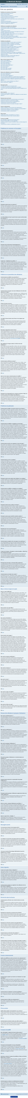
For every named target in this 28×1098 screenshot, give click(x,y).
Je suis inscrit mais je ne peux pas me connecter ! (9, 16)
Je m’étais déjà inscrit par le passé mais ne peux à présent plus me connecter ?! (12, 19)
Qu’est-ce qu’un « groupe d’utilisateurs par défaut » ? (10, 81)
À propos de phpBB (22, 1038)
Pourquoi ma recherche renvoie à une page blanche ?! (10, 101)
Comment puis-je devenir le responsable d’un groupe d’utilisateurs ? (12, 77)
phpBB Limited (5, 1034)
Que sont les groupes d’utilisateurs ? (7, 75)
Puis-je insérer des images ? (6, 63)
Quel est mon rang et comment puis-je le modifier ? (9, 36)
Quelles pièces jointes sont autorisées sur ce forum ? (10, 114)
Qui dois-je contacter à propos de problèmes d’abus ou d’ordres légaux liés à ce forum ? (14, 122)
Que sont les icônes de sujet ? (6, 69)
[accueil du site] (14, 1097)
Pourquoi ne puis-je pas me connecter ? (8, 17)
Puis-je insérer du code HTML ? (6, 61)
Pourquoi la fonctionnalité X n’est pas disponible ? (9, 120)
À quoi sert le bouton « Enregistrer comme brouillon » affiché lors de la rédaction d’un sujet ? (13, 54)
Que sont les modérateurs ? (5, 74)
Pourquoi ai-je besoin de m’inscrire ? (7, 13)
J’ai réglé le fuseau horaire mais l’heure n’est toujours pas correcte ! (12, 31)
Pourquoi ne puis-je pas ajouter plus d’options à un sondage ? (11, 46)
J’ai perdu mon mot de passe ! (6, 21)
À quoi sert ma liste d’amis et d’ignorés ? (8, 93)
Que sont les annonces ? (5, 66)
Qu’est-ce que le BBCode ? (5, 60)
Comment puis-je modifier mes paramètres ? (8, 27)
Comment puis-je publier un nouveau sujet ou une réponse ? (11, 42)
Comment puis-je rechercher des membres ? (8, 102)
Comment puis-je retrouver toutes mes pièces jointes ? (10, 115)
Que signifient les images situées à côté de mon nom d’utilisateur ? (12, 33)
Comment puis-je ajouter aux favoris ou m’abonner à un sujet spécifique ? (13, 108)
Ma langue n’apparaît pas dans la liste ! (7, 32)
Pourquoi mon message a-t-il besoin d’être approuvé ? (10, 55)
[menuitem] (3, 4)
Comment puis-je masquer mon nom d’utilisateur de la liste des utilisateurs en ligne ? (13, 29)
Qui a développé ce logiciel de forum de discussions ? (10, 119)
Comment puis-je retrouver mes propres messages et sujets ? (11, 103)
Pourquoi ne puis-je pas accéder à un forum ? (9, 48)
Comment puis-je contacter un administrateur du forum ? (10, 124)
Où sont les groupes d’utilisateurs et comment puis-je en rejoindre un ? (13, 76)
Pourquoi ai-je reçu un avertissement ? (7, 51)
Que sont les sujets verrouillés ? (6, 68)
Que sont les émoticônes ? (5, 62)
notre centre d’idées (20, 1048)
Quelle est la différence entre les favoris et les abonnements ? (11, 107)
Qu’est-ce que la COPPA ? (5, 14)
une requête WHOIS (8, 1063)
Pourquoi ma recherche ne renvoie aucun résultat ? (10, 100)
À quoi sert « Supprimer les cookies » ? (7, 23)
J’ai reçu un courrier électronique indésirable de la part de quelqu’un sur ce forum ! (14, 89)
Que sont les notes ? (4, 67)
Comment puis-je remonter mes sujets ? (8, 56)
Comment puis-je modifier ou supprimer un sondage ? (10, 47)
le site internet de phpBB (15, 338)
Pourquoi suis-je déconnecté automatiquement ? (9, 22)
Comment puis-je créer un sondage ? (7, 45)
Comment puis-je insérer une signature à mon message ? (11, 44)
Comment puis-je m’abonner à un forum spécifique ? (10, 109)
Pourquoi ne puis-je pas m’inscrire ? (7, 15)
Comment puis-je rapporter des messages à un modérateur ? (11, 52)
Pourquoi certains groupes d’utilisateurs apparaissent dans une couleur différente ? (13, 79)
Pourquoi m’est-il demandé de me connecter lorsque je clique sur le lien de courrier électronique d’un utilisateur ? (13, 38)
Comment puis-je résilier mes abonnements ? (8, 110)
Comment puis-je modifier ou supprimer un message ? (10, 43)
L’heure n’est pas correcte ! (5, 30)
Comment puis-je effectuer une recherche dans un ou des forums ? (12, 99)
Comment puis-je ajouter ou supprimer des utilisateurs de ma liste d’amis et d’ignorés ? (14, 95)
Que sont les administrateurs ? (6, 73)
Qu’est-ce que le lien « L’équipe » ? (7, 82)
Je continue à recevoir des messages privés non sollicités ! (11, 87)
